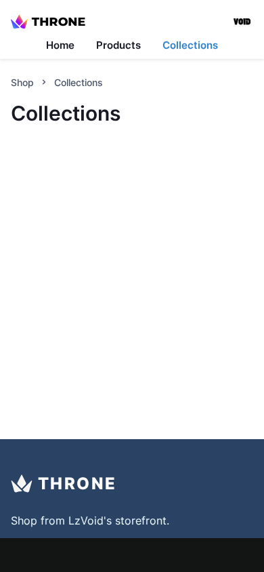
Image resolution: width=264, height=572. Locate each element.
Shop (22, 82)
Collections (190, 45)
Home (60, 45)
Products (118, 45)
